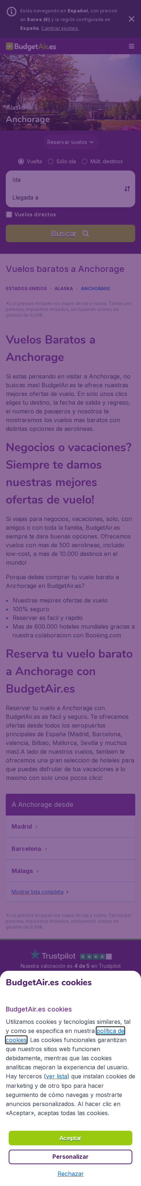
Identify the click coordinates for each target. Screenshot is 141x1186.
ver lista (56, 1076)
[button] (70, 1173)
